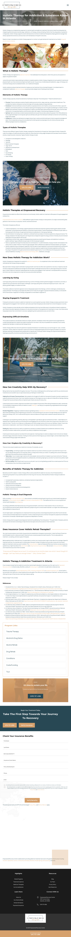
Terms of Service (41, 789)
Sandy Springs (46, 860)
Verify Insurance (43, 187)
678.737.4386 (26, 187)
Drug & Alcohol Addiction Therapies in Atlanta (20, 21)
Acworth (5, 860)
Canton (15, 860)
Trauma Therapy (12, 631)
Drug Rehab (10, 651)
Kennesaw (26, 860)
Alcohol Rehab (11, 645)
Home (4, 21)
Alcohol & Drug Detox (14, 638)
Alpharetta (10, 860)
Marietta (32, 860)
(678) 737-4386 (35, 696)
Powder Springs (38, 860)
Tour (8, 672)
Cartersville (21, 860)
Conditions (10, 658)
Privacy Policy (33, 789)
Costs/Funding (12, 665)
